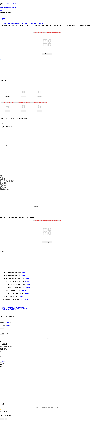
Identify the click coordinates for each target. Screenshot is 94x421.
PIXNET (40, 407)
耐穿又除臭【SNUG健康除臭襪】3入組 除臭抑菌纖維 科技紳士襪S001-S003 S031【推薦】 (17, 312)
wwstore (1, 317)
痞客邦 (7, 322)
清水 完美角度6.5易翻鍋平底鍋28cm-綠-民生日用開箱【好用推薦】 (13, 307)
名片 (3, 19)
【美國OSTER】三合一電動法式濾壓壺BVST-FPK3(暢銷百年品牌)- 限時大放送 (22, 23)
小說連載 (8, 325)
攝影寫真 (3, 361)
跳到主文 (2, 10)
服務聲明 (56, 407)
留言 (9, 322)
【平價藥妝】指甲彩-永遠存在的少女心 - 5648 (10, 309)
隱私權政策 (52, 407)
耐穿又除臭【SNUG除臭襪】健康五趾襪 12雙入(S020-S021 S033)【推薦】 (15, 308)
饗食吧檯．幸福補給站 (8, 7)
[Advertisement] (38, 68)
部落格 (3, 18)
